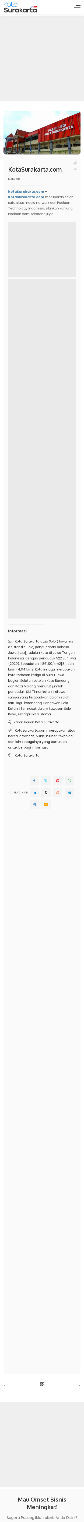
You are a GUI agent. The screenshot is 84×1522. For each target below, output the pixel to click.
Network (14, 179)
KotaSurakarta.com (26, 197)
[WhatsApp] (69, 780)
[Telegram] (34, 804)
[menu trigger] (77, 7)
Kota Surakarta (27, 641)
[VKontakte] (69, 792)
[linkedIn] (34, 792)
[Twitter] (46, 780)
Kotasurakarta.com (31, 730)
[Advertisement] (42, 58)
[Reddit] (57, 792)
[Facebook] (34, 780)
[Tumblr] (46, 792)
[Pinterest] (57, 780)
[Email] (46, 804)
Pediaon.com (19, 214)
